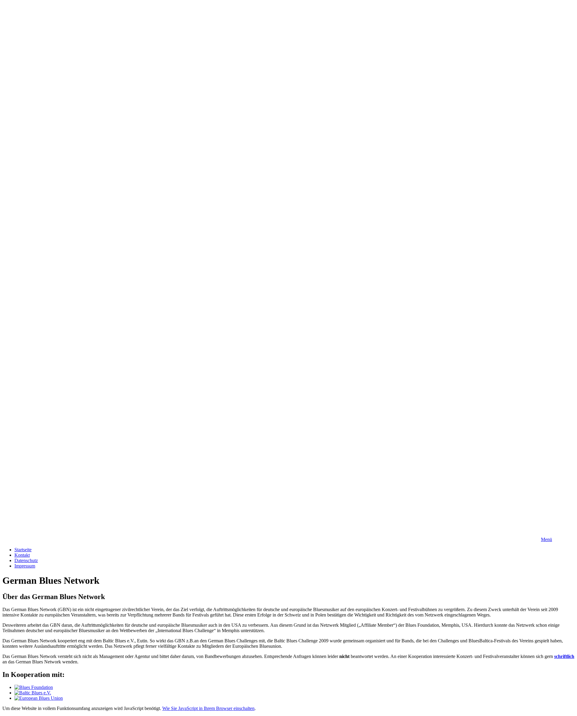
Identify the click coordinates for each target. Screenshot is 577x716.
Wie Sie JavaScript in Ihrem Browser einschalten (208, 708)
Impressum (24, 565)
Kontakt (22, 555)
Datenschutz (26, 560)
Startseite (23, 549)
